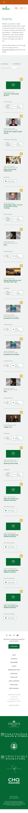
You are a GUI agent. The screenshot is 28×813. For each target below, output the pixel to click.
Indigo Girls (8, 427)
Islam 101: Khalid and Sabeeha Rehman (11, 499)
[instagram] (13, 635)
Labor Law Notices (14, 681)
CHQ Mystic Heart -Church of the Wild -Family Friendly (13, 206)
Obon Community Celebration (10, 170)
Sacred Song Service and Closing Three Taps (12, 281)
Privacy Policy (14, 684)
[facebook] (6, 635)
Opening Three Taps (11, 463)
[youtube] (17, 635)
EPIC (5, 245)
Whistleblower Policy (14, 669)
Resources (14, 658)
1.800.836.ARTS (14, 705)
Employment (14, 673)
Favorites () (17, 63)
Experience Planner (8, 50)
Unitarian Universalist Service (11, 94)
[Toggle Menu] (16, 8)
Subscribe (14, 646)
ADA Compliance (14, 688)
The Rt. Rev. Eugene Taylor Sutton (13, 132)
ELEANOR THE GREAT (11, 318)
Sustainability (14, 662)
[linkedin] (10, 635)
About (14, 655)
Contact (14, 666)
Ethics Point (14, 677)
